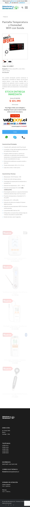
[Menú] (25, 7)
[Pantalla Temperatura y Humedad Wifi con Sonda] (9, 61)
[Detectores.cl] (8, 418)
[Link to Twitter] (8, 505)
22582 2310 (5, 447)
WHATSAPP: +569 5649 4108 (9, 464)
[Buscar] (21, 7)
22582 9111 (5, 445)
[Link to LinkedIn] (11, 505)
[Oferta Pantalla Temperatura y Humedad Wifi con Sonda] (15, 46)
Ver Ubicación (5, 72)
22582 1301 (5, 449)
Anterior (4, 293)
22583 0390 (5, 451)
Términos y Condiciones (21, 501)
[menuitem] (21, 7)
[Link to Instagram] (13, 505)
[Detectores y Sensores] (12, 7)
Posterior (25, 293)
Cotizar (15, 132)
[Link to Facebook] (6, 505)
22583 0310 (5, 452)
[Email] (10, 472)
